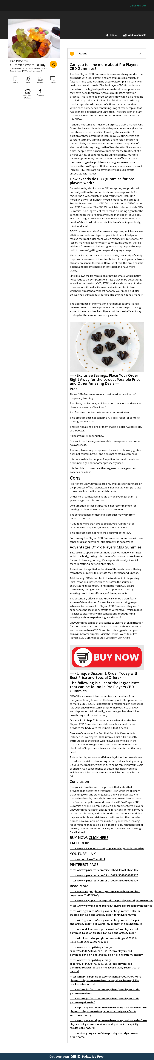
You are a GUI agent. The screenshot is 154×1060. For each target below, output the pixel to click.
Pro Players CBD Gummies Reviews (95, 74)
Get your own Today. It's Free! (77, 1056)
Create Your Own (138, 5)
